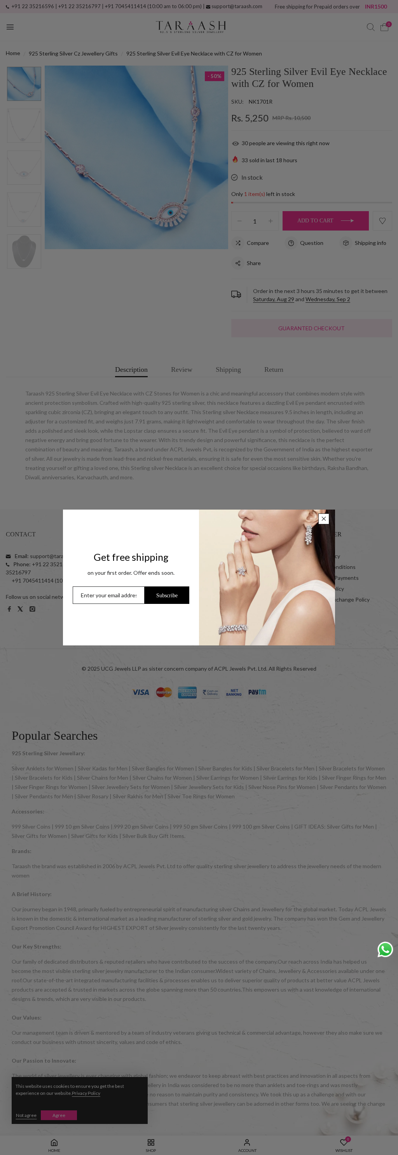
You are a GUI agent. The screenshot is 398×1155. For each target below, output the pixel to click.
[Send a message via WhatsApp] (385, 949)
